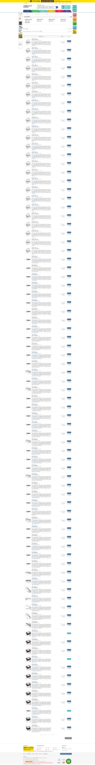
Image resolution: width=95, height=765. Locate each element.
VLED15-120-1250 (35, 230)
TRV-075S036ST (35, 300)
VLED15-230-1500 (35, 100)
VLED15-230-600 (35, 74)
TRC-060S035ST (35, 561)
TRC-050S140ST (35, 578)
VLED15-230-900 (35, 48)
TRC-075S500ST (35, 326)
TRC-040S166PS (35, 630)
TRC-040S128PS (35, 656)
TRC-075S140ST (35, 396)
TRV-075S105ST (35, 256)
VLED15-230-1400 (35, 109)
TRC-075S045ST (35, 448)
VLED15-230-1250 (35, 117)
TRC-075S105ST (35, 413)
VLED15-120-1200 (35, 239)
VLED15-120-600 (35, 178)
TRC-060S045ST (35, 552)
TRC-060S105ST (35, 535)
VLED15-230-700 (35, 65)
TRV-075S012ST (35, 317)
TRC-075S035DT (35, 474)
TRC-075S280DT (35, 369)
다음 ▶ (54, 734)
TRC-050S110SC (35, 596)
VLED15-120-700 (35, 169)
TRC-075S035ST (35, 465)
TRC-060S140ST (35, 526)
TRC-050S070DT (35, 613)
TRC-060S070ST (35, 543)
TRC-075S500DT (35, 335)
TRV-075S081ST (35, 265)
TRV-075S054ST (35, 274)
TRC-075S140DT (35, 404)
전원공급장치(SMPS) (37, 14)
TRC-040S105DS (35, 664)
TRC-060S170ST (35, 517)
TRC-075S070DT (35, 439)
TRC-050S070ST (35, 604)
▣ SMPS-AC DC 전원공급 (28, 19)
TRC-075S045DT (35, 456)
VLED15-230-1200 (35, 126)
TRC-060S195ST (35, 509)
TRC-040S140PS (35, 648)
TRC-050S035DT (35, 622)
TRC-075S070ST (35, 430)
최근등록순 (27, 31)
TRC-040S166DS (35, 639)
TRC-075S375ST (35, 343)
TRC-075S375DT (35, 352)
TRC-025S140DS (35, 725)
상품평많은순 (40, 31)
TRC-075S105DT (35, 422)
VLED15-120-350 (35, 196)
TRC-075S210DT (35, 387)
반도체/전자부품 (28, 14)
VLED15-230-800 (35, 56)
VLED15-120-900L (35, 143)
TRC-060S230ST (35, 500)
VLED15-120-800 (35, 161)
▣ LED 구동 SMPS (63, 19)
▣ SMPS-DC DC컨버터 (52, 19)
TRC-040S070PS (35, 673)
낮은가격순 (33, 31)
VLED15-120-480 (35, 187)
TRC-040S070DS (35, 682)
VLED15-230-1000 (35, 135)
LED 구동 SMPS (46, 14)
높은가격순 (37, 31)
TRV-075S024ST (35, 309)
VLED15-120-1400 (35, 213)
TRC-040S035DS (35, 699)
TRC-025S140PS (35, 717)
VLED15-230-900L (35, 39)
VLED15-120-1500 (35, 204)
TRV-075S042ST (35, 291)
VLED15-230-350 (35, 91)
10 (52, 734)
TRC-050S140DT (35, 587)
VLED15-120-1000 (35, 248)
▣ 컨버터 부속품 (27, 22)
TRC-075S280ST (35, 361)
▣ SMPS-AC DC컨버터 (40, 19)
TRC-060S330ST (35, 491)
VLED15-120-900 (35, 152)
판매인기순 (30, 31)
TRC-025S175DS (35, 708)
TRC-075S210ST (35, 378)
